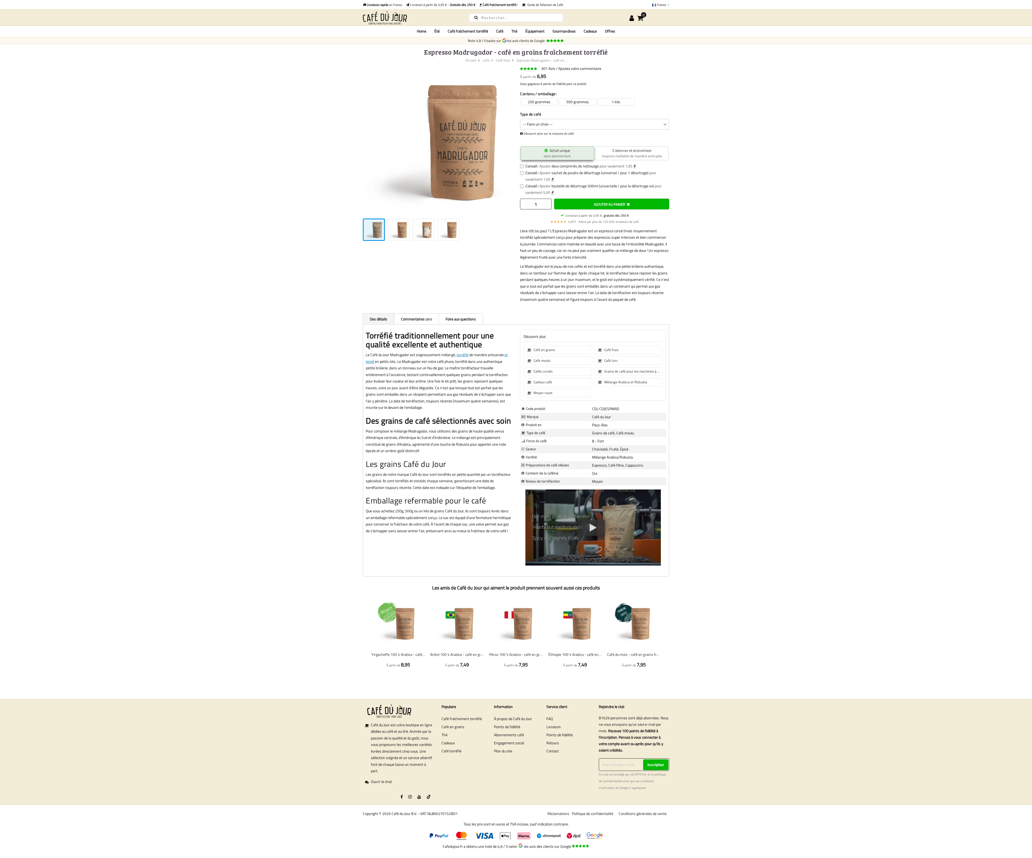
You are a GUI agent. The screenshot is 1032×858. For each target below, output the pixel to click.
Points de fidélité (507, 727)
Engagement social (509, 743)
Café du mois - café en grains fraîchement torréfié (634, 654)
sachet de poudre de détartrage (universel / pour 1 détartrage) (599, 173)
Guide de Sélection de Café (544, 4)
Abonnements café (509, 735)
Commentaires (416, 319)
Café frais (503, 60)
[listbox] (594, 102)
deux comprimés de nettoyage (575, 166)
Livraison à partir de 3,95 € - (442, 4)
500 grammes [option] (577, 102)
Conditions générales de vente (642, 813)
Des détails (378, 319)
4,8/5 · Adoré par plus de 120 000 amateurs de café (594, 221)
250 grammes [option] (539, 102)
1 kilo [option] (616, 102)
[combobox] (516, 17)
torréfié (462, 355)
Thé (444, 735)
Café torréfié (451, 751)
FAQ (549, 718)
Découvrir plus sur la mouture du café (549, 133)
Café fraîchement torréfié (462, 718)
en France (384, 4)
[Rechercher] (476, 17)
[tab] (378, 318)
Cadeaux (448, 743)
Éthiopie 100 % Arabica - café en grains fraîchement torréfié (575, 654)
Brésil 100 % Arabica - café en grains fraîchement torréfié (457, 654)
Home (421, 31)
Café (486, 60)
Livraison (553, 727)
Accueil (470, 60)
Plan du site (503, 751)
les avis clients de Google (527, 40)
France (661, 4)
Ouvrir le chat (381, 781)
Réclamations (558, 813)
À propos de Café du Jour (513, 718)
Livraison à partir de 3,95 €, (597, 215)
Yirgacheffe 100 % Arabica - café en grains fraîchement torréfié (398, 654)
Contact (552, 751)
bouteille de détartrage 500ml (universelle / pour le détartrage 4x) (602, 186)
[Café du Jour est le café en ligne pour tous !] (411, 17)
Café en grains (453, 727)
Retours (552, 743)
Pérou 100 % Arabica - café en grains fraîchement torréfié (516, 654)
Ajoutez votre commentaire (579, 68)
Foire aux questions (461, 319)
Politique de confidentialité (592, 813)
